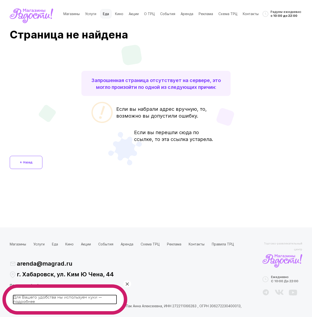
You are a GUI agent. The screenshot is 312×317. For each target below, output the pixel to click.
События (167, 14)
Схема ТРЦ (227, 14)
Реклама (206, 14)
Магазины (71, 14)
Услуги (90, 14)
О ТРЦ (149, 14)
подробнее (24, 301)
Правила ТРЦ (223, 244)
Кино (119, 14)
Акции (134, 14)
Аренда (187, 14)
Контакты (251, 14)
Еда (106, 14)
